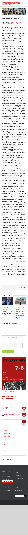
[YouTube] (19, 490)
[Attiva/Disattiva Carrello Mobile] (22, 3)
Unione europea (9, 23)
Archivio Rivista (7, 451)
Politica (5, 430)
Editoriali (5, 445)
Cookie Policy (6, 490)
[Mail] (21, 490)
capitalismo (18, 22)
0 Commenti (16, 23)
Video (4, 454)
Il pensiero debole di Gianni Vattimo (7, 309)
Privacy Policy (6, 487)
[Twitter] (17, 490)
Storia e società (7, 436)
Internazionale (7, 433)
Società (5, 439)
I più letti (11, 22)
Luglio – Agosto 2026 (9, 392)
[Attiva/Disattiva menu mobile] (25, 3)
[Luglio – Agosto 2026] (14, 357)
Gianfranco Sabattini (7, 21)
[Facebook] (15, 490)
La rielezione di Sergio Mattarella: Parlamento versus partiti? (20, 311)
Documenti (6, 448)
